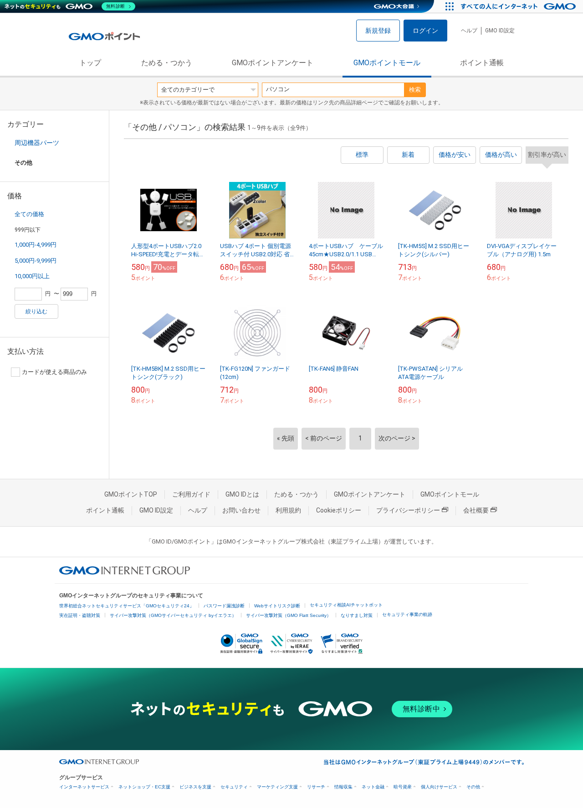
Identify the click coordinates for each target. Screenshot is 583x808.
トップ (90, 62)
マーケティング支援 (277, 786)
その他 (473, 786)
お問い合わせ (241, 510)
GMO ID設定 (500, 30)
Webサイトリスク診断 (277, 605)
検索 (415, 89)
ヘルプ (469, 30)
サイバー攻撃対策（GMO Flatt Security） (288, 615)
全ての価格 (29, 214)
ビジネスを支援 (195, 786)
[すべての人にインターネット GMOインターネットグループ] (519, 6)
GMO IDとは (242, 494)
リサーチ (316, 786)
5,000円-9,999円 (35, 260)
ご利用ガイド (191, 494)
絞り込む (36, 311)
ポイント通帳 (482, 62)
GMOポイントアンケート (272, 62)
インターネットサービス (84, 786)
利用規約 (288, 510)
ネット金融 (373, 786)
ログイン (425, 30)
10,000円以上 (32, 276)
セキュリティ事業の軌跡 (407, 614)
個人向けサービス (439, 786)
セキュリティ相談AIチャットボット (346, 604)
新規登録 (378, 30)
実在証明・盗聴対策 (79, 615)
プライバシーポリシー (408, 510)
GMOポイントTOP (130, 494)
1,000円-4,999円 (35, 244)
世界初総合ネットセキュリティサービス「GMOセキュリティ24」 (126, 605)
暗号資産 (403, 786)
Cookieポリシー (338, 510)
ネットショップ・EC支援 (144, 786)
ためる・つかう (166, 62)
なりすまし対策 (357, 615)
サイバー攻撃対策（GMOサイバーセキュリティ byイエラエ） (173, 615)
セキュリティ (234, 786)
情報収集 (343, 786)
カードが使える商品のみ (54, 371)
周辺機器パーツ (37, 142)
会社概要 (476, 510)
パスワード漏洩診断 (224, 605)
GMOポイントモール (386, 62)
